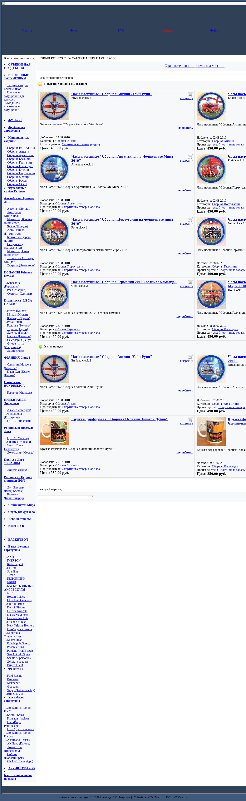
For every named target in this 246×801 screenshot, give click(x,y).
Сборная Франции (19, 177)
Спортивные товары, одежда (81, 144)
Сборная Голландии (20, 166)
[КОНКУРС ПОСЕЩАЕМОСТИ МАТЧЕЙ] (195, 66)
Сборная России (17, 180)
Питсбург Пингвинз (20, 729)
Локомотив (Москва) (20, 452)
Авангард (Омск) (18, 739)
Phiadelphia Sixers (18, 643)
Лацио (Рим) (15, 350)
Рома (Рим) (14, 321)
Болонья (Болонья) (19, 325)
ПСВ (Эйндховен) (19, 420)
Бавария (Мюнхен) (19, 392)
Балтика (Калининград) (14, 496)
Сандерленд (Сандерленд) (13, 246)
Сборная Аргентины (20, 155)
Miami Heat (14, 639)
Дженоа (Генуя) (17, 332)
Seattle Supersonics (19, 658)
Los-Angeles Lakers (19, 629)
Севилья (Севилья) (19, 293)
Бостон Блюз (15, 714)
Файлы (214, 30)
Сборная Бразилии (19, 158)
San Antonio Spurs (18, 654)
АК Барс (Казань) (18, 743)
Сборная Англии (18, 151)
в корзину (186, 98)
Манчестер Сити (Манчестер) (16, 252)
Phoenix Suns (15, 647)
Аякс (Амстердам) (19, 410)
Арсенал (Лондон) (19, 208)
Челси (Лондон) (17, 226)
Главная (27, 30)
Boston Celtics (16, 596)
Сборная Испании (67, 465)
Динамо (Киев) (17, 470)
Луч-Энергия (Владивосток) (14, 489)
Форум (74, 30)
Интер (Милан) (17, 310)
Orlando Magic (16, 621)
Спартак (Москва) (19, 441)
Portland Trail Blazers (20, 650)
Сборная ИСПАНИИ (21, 148)
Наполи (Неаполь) (19, 336)
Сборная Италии (18, 169)
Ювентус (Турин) (18, 318)
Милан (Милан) (17, 314)
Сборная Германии (19, 162)
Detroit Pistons (16, 607)
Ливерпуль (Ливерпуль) (12, 213)
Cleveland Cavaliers (19, 600)
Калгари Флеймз (18, 718)
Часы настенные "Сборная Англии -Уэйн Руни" (111, 94)
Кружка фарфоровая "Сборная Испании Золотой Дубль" (119, 419)
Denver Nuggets (17, 611)
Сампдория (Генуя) (19, 340)
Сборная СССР (17, 184)
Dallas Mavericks (17, 614)
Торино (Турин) (17, 329)
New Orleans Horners (20, 625)
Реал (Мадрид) (16, 290)
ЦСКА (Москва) (18, 438)
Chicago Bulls (15, 603)
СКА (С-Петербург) (20, 761)
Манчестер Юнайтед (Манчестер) (19, 221)
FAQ (121, 30)
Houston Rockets (17, 618)
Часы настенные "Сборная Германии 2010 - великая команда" (124, 282)
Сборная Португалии (21, 173)
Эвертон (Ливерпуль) (21, 265)
